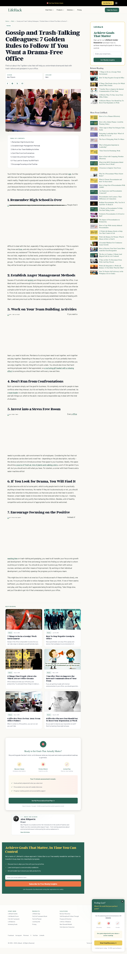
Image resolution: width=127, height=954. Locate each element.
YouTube (35, 935)
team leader (13, 393)
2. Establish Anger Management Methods (25, 146)
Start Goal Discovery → (108, 943)
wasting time (12, 558)
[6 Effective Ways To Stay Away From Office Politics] (24, 701)
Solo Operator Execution (67, 927)
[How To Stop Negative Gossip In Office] (62, 619)
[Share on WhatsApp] (60, 208)
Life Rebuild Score (13, 916)
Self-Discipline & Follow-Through (69, 916)
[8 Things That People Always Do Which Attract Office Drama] (24, 659)
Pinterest (26, 935)
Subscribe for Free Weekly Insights (43, 884)
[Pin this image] (53, 208)
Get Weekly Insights (108, 60)
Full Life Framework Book (39, 916)
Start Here (48, 10)
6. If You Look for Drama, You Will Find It (25, 160)
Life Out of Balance (65, 921)
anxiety (31, 280)
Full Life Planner (37, 919)
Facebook (11, 935)
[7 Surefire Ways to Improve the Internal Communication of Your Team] (62, 659)
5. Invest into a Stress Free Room (22, 157)
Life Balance (11, 921)
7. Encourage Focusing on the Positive (24, 164)
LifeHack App (36, 913)
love (20, 249)
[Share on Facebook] (7, 83)
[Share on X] (17, 83)
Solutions (70, 10)
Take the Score (112, 10)
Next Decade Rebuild (66, 924)
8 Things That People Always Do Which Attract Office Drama (22, 677)
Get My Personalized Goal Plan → (43, 801)
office (74, 414)
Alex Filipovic (11, 77)
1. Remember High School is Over (22, 142)
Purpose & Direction (66, 919)
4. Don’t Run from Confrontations (22, 153)
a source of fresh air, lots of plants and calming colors (36, 465)
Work (12, 21)
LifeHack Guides (12, 913)
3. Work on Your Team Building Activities (25, 149)
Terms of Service (92, 943)
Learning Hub (36, 921)
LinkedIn (41, 935)
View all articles (25, 832)
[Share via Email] (22, 83)
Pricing (79, 10)
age (69, 174)
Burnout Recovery (65, 913)
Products (59, 10)
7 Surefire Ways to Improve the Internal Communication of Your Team (61, 678)
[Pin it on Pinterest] (12, 83)
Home (7, 21)
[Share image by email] (63, 208)
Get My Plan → (107, 3)
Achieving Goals (12, 924)
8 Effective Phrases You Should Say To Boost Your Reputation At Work (62, 719)
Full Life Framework (13, 919)
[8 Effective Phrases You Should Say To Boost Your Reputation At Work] (62, 701)
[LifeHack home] (15, 10)
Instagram (18, 935)
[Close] (116, 3)
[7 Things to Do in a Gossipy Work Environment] (24, 619)
